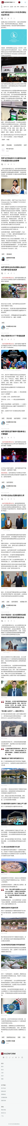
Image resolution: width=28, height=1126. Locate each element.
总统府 (11, 6)
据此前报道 (4, 473)
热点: (1, 6)
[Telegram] (8, 18)
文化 (24, 1037)
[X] (14, 18)
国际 (2, 1079)
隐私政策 (3, 1091)
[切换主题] (20, 2)
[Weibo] (13, 1057)
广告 (2, 1116)
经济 (2, 1076)
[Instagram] (2, 18)
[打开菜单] (25, 2)
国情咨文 (22, 6)
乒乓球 (24, 418)
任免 (15, 6)
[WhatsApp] (5, 18)
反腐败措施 (4, 1097)
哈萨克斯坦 (17, 418)
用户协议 (3, 1088)
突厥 (19, 1037)
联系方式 (3, 1113)
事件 (18, 6)
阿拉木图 (9, 418)
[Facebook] (11, 18)
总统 (8, 601)
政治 (2, 1069)
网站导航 (3, 1110)
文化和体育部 (18, 145)
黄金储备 (9, 145)
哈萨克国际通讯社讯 (8, 277)
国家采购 (3, 1100)
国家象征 (3, 1094)
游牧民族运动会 (11, 1037)
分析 (2, 1072)
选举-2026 (6, 6)
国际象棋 (9, 254)
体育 (3, 145)
